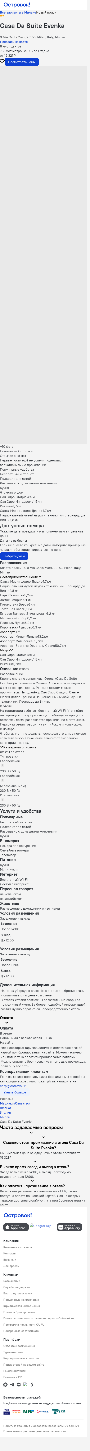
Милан (5, 1117)
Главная (6, 1108)
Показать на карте (14, 42)
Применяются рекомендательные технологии (34, 1431)
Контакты (9, 1253)
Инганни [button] (6, 664)
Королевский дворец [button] (16, 627)
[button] (43, 93)
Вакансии (9, 1260)
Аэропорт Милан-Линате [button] (19, 636)
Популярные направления (21, 1299)
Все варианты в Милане (18, 12)
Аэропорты (8, 632)
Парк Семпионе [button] (12, 595)
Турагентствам (13, 1352)
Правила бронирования (19, 1312)
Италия (5, 1112)
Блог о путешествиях (17, 1293)
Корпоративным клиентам (21, 1358)
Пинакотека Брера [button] (14, 604)
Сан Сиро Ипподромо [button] (16, 659)
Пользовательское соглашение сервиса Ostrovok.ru (38, 1318)
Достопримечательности (19, 577)
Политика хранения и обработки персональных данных (41, 1426)
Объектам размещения (19, 1346)
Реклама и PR (12, 1377)
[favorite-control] (2, 61)
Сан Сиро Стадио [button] (13, 655)
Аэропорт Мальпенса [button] (16, 641)
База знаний (11, 1281)
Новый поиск (46, 12)
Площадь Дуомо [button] (12, 623)
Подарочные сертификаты (21, 1331)
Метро (5, 650)
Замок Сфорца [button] (11, 600)
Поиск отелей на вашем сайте (23, 1364)
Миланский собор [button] (13, 618)
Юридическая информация (21, 1306)
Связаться (23, 1103)
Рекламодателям (14, 1371)
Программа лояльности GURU (23, 1324)
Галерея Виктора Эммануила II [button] (23, 613)
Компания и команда (17, 1247)
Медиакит (7, 1103)
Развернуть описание (19, 747)
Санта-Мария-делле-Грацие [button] (21, 581)
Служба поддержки (16, 1287)
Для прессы (11, 1266)
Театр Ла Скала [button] (11, 609)
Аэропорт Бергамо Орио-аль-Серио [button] (27, 645)
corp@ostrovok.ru (13, 1086)
